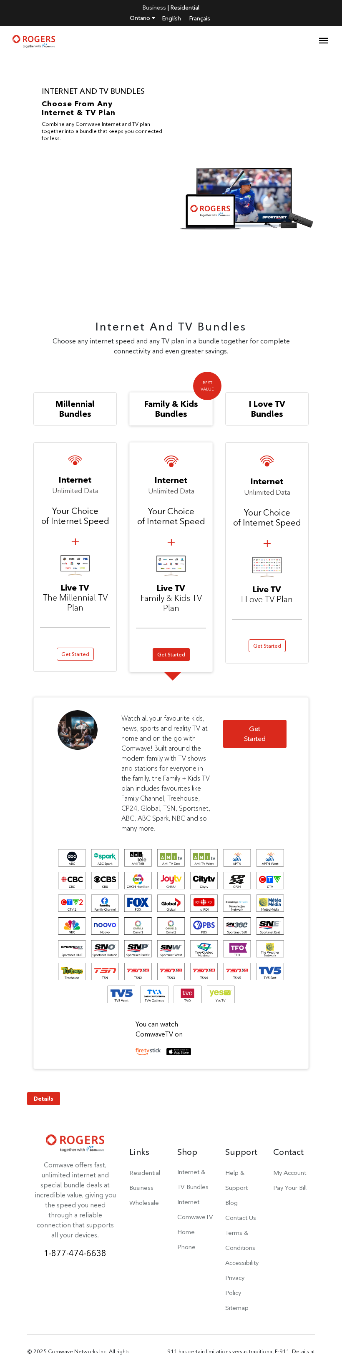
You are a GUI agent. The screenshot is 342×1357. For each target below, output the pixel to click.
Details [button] (43, 1098)
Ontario (141, 18)
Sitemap (237, 1308)
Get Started (75, 654)
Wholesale (144, 1203)
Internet (188, 1202)
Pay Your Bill (290, 1188)
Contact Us (240, 1218)
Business (154, 7)
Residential (185, 7)
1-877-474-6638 (75, 1253)
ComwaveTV (195, 1217)
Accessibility (242, 1263)
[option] (171, 176)
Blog (231, 1203)
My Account (289, 1173)
